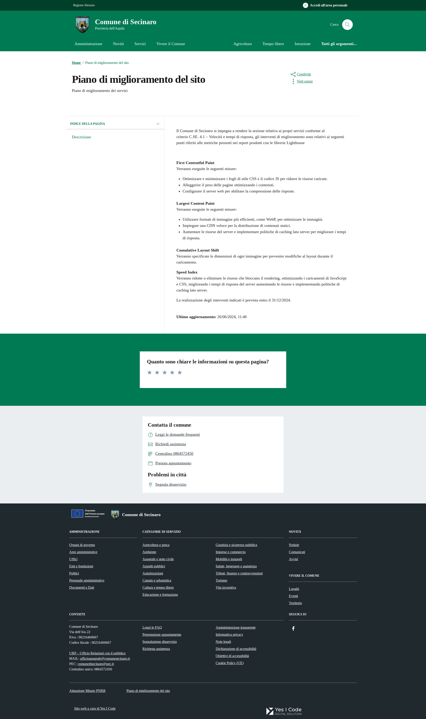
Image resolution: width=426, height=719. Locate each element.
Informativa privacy (229, 634)
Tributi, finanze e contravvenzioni (239, 573)
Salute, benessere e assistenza (236, 566)
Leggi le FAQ (152, 627)
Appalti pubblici (153, 566)
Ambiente (149, 552)
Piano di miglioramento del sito (148, 691)
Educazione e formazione (160, 594)
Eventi (293, 596)
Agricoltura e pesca (156, 545)
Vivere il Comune (170, 44)
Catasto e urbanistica (156, 580)
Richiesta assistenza (156, 649)
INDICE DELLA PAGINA (87, 123)
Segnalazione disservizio (159, 642)
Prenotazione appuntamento (161, 634)
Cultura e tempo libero (158, 587)
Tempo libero (273, 44)
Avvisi (293, 559)
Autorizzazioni (152, 573)
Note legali (223, 642)
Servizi (140, 44)
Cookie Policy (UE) (230, 663)
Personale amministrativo (86, 580)
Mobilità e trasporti (229, 559)
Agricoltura (242, 44)
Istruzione (303, 44)
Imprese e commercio (231, 552)
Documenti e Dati (81, 587)
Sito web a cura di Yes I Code (95, 708)
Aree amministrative (83, 552)
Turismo (221, 580)
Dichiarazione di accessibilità (236, 649)
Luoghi (294, 589)
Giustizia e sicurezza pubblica (236, 545)
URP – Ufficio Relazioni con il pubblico (97, 653)
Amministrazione (88, 44)
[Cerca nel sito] (347, 24)
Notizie (294, 545)
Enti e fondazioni (81, 566)
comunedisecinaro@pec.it (96, 664)
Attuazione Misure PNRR (87, 691)
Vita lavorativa (226, 587)
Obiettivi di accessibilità (232, 656)
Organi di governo (82, 545)
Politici (74, 573)
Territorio (295, 603)
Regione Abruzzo (84, 5)
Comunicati (297, 552)
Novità (118, 44)
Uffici (73, 559)
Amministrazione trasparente (236, 627)
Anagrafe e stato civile (158, 559)
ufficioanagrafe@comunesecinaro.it (105, 658)
